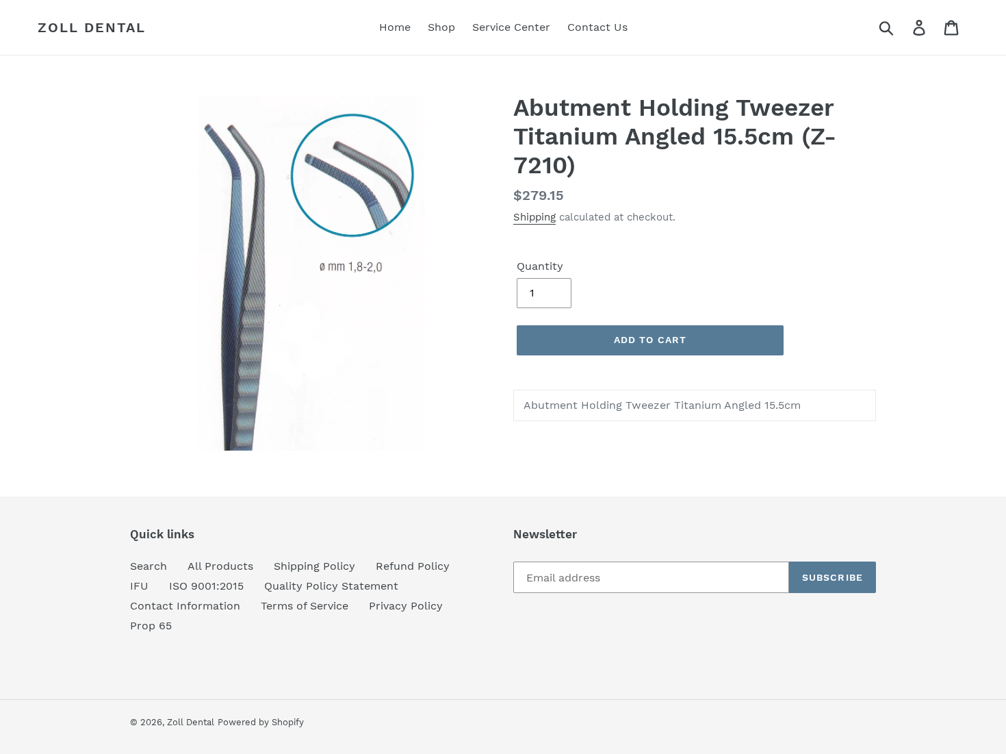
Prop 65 (151, 625)
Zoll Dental (92, 27)
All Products (220, 566)
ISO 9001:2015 (206, 585)
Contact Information (185, 605)
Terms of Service (304, 605)
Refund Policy (413, 566)
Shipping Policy (314, 566)
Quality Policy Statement (331, 585)
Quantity (540, 266)
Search (148, 566)
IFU (139, 585)
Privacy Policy (406, 605)
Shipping (534, 217)
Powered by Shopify (261, 722)
